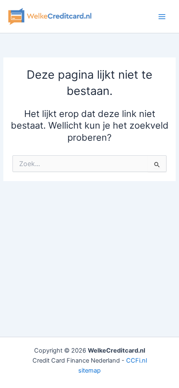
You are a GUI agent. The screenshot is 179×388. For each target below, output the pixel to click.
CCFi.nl (136, 360)
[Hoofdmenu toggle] (162, 16)
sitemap (89, 370)
